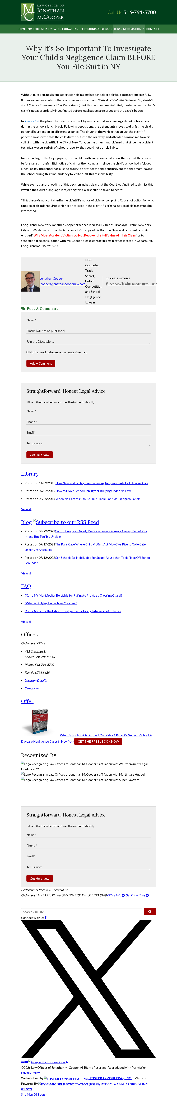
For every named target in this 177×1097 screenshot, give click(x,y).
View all (26, 509)
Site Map (27, 1094)
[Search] (150, 911)
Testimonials (90, 28)
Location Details (36, 680)
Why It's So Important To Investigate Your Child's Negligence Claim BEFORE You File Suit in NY (88, 57)
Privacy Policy (30, 1073)
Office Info (114, 895)
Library (30, 473)
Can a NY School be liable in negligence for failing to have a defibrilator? (73, 611)
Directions (32, 688)
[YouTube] (26, 1062)
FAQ (26, 586)
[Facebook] (45, 918)
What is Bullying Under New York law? (51, 603)
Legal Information (128, 28)
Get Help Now (39, 455)
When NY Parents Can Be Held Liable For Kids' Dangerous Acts (98, 499)
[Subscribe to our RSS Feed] (66, 522)
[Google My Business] (46, 1062)
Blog (26, 522)
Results (106, 28)
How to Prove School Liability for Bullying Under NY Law (93, 491)
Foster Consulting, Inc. (110, 1078)
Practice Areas (38, 28)
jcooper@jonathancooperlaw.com (62, 284)
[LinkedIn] (22, 1062)
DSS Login (40, 1094)
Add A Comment (41, 363)
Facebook (114, 284)
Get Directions (135, 895)
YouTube (151, 284)
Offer (27, 701)
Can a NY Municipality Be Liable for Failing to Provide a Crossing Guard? (73, 595)
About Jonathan (66, 28)
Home (22, 28)
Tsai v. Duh (31, 121)
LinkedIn (136, 284)
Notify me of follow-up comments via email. (58, 352)
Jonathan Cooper (51, 278)
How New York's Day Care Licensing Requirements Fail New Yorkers (101, 483)
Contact (152, 28)
